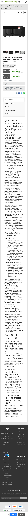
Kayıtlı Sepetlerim (7, 466)
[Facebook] (6, 455)
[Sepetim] (25, 2)
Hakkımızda (21, 434)
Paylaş (19, 93)
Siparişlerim (7, 462)
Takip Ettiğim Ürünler (7, 482)
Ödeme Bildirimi (7, 471)
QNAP (4, 63)
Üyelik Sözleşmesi (21, 462)
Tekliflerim (7, 464)
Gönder (23, 498)
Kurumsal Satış (21, 444)
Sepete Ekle (14, 514)
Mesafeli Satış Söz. (21, 468)
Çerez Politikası (21, 466)
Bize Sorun (21, 436)
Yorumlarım (7, 480)
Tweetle (21, 93)
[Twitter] (8, 455)
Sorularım (7, 477)
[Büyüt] (4, 13)
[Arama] (19, 2)
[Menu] (2, 2)
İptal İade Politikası (21, 459)
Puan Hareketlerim (7, 475)
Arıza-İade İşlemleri (7, 468)
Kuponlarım (7, 473)
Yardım (21, 438)
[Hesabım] (22, 2)
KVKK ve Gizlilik (21, 464)
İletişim (21, 432)
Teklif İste (21, 514)
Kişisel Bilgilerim (7, 459)
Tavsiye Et (16, 93)
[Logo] (10, 2)
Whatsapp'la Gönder (24, 93)
